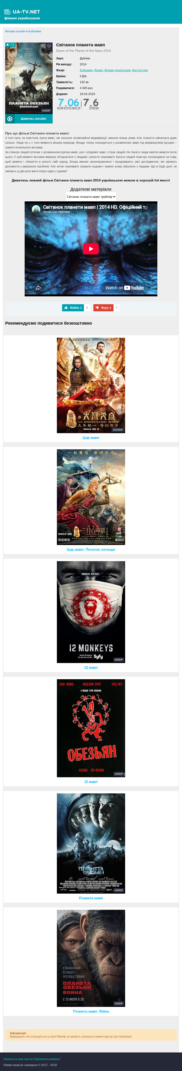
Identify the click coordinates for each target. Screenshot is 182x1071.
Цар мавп (91, 438)
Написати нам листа (18, 1059)
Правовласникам (46, 1059)
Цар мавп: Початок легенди (91, 549)
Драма (98, 70)
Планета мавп (91, 898)
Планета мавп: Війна (91, 1011)
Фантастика (140, 70)
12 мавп (91, 667)
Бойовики (86, 70)
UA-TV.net (23, 12)
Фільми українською (117, 70)
